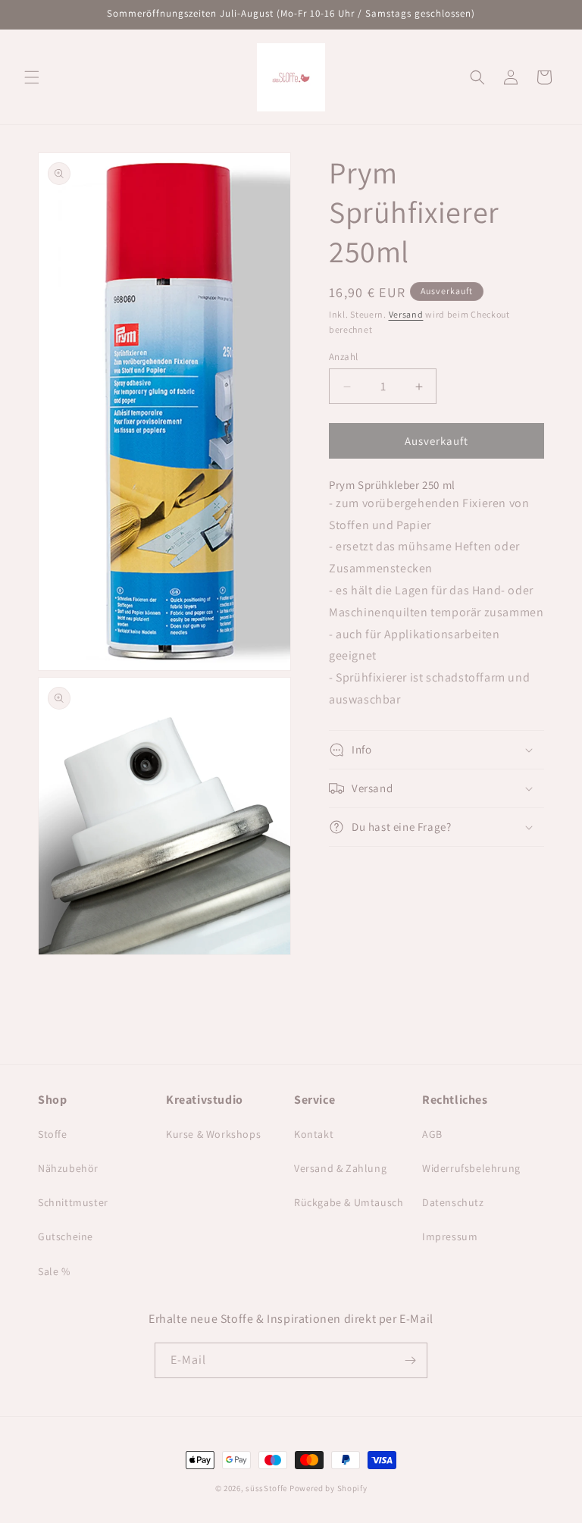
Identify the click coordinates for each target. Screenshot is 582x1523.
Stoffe (52, 1134)
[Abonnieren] (410, 1360)
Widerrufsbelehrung (471, 1168)
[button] (31, 77)
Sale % (54, 1271)
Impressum (449, 1236)
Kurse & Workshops (213, 1134)
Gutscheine (65, 1236)
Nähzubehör (68, 1168)
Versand (406, 314)
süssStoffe (266, 1488)
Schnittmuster (73, 1202)
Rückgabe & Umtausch (348, 1202)
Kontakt (313, 1134)
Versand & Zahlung (340, 1168)
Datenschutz (453, 1202)
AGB (432, 1134)
